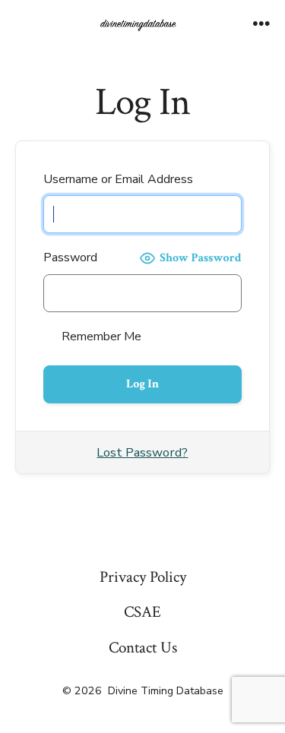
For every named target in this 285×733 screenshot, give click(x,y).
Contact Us (143, 647)
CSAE (142, 612)
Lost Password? (142, 452)
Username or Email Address (118, 179)
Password (70, 257)
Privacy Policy (143, 577)
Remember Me (100, 336)
